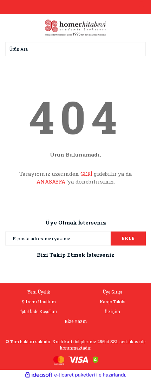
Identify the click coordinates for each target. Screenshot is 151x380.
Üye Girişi (112, 292)
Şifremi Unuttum (39, 301)
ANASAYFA (51, 181)
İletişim (112, 311)
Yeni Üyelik (38, 292)
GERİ (86, 173)
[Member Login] (75, 7)
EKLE (128, 238)
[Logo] (75, 27)
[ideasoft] (39, 375)
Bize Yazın (76, 321)
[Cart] (139, 7)
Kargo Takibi (112, 301)
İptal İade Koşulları (38, 311)
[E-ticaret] (74, 375)
